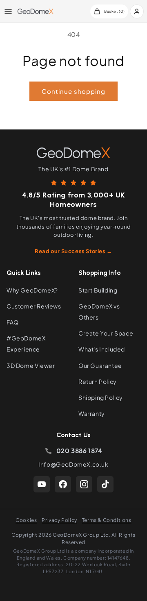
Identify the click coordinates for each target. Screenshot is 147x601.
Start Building (97, 290)
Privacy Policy (59, 520)
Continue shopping (73, 91)
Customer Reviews (34, 306)
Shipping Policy (100, 397)
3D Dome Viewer (31, 365)
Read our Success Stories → (73, 251)
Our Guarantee (100, 365)
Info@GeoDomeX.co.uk (73, 464)
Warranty (91, 413)
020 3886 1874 (79, 450)
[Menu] (8, 11)
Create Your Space (105, 333)
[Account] (137, 11)
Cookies (26, 520)
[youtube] (41, 484)
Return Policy (97, 381)
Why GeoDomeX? (32, 290)
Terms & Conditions (106, 520)
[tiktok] (105, 484)
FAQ (13, 322)
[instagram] (84, 484)
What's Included (101, 349)
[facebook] (63, 484)
